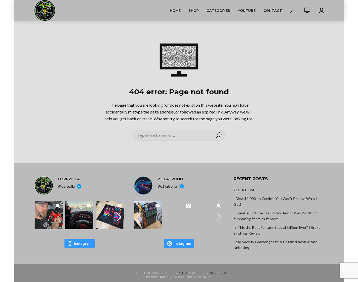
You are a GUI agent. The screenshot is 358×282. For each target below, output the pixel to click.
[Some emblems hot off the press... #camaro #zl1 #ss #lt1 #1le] (110, 215)
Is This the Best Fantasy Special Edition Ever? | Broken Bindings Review (278, 230)
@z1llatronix (167, 186)
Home (175, 10)
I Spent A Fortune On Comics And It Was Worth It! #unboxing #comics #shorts (275, 216)
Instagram (82, 243)
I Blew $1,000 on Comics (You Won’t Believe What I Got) (275, 201)
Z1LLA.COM (244, 190)
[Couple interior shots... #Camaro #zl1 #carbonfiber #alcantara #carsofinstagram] (79, 215)
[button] (119, 217)
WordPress (218, 272)
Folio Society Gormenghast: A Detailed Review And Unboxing (275, 245)
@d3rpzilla (66, 186)
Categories (218, 10)
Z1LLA (182, 272)
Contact (272, 10)
